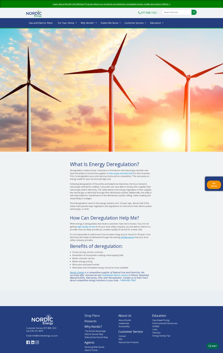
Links (154, 329)
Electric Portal (91, 350)
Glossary (156, 332)
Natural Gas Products (129, 342)
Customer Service (134, 22)
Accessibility (124, 326)
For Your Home (66, 22)
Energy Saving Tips (161, 335)
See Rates (214, 184)
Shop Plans (92, 316)
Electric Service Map (94, 334)
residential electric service (114, 275)
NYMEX (155, 326)
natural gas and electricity (121, 173)
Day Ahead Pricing (160, 320)
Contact (122, 336)
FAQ (120, 339)
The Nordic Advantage (95, 331)
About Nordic (125, 320)
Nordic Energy (36, 13)
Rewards (90, 321)
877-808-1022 (50, 328)
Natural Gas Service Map (96, 337)
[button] (194, 12)
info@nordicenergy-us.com (44, 335)
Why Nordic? (87, 22)
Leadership (124, 323)
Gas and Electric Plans (41, 22)
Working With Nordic (94, 347)
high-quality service (86, 226)
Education (155, 22)
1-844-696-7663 (128, 280)
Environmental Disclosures (165, 323)
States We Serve (109, 22)
